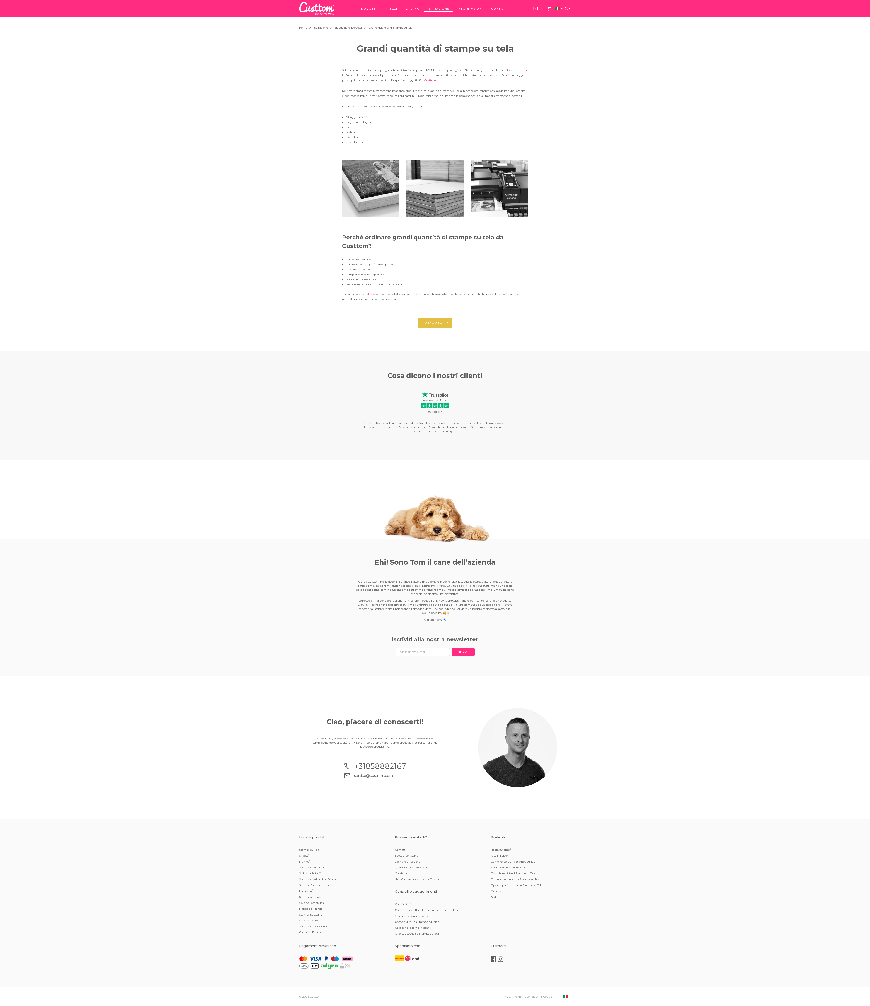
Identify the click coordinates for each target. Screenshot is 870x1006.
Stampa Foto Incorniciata (315, 885)
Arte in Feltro (500, 855)
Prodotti (368, 8)
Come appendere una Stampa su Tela (515, 879)
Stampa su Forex (310, 897)
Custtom (430, 80)
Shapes (304, 855)
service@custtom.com (535, 8)
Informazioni (470, 8)
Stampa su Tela (309, 849)
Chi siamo (401, 873)
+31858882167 (542, 8)
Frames (304, 861)
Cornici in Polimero (311, 932)
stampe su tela (518, 70)
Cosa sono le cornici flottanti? (414, 927)
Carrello (549, 8)
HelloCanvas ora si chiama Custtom (418, 879)
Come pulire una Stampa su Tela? (417, 921)
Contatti (499, 8)
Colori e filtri (403, 904)
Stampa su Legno (310, 914)
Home (303, 27)
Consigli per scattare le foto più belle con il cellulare (427, 910)
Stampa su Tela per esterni (508, 867)
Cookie (547, 996)
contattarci (368, 294)
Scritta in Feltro (310, 873)
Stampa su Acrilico (311, 867)
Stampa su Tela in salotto (411, 916)
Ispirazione (438, 8)
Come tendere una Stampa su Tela (513, 861)
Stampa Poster (309, 920)
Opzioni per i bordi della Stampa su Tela (516, 885)
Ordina (412, 8)
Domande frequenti (407, 861)
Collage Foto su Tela (312, 902)
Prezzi (391, 8)
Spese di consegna (406, 855)
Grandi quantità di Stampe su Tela (513, 873)
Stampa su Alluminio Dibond (318, 879)
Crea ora (433, 323)
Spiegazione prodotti (348, 27)
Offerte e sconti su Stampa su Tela (417, 933)
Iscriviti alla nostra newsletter (435, 639)
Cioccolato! (498, 891)
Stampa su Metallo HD (314, 926)
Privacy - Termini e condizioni (521, 996)
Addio (494, 897)
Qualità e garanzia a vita (411, 867)
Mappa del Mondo (310, 908)
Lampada (306, 891)
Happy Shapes (501, 849)
